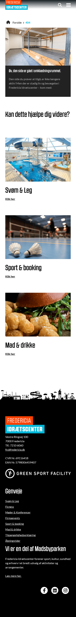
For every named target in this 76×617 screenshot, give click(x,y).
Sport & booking (14, 523)
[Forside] (16, 5)
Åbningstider (12, 540)
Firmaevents (12, 518)
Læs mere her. (13, 575)
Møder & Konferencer (18, 512)
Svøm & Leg (12, 501)
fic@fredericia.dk (15, 449)
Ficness (9, 506)
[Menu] (68, 5)
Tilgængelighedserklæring (20, 535)
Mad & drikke (13, 529)
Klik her (10, 199)
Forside (17, 22)
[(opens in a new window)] (45, 590)
